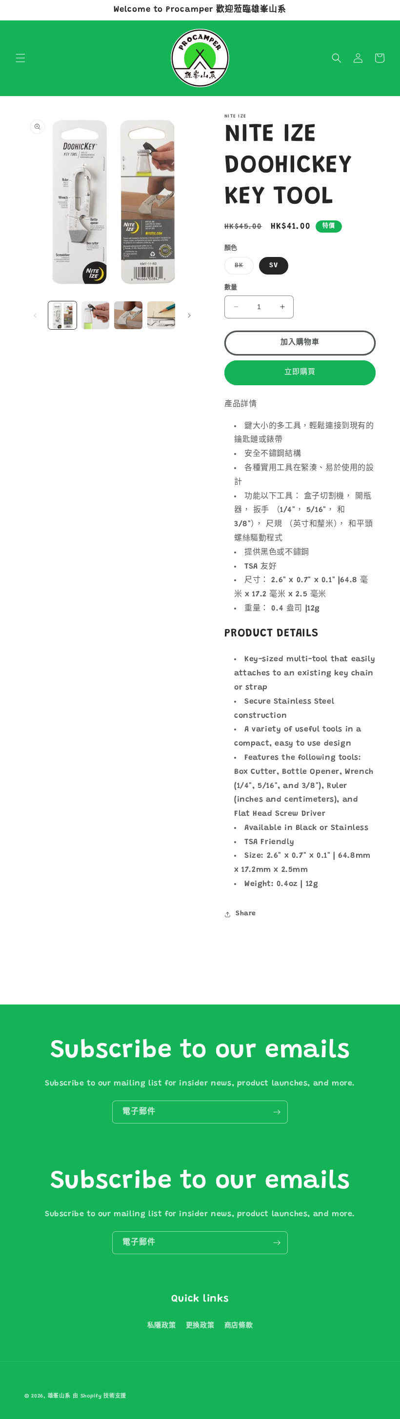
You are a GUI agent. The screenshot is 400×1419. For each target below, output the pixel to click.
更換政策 (200, 1325)
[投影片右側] (189, 315)
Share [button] (246, 913)
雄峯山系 (59, 1396)
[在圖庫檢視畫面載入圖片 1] (62, 315)
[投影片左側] (35, 315)
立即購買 (300, 372)
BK (242, 268)
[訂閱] (276, 1112)
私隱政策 (161, 1325)
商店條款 (238, 1325)
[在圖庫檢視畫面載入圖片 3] (95, 315)
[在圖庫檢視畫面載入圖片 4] (128, 315)
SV (273, 265)
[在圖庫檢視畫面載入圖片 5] (161, 315)
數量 (231, 287)
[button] (20, 58)
